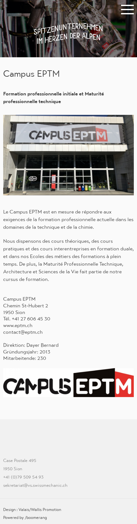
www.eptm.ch (17, 325)
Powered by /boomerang (25, 517)
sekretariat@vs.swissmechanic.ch (35, 485)
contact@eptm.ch (23, 332)
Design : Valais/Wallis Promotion (32, 509)
